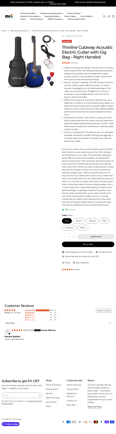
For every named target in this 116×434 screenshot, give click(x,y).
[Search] (104, 16)
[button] (67, 269)
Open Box (71, 405)
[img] (17, 330)
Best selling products (19, 31)
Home (4, 31)
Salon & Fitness (52, 398)
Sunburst (69, 228)
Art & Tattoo (51, 402)
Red (104, 221)
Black (82, 228)
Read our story (95, 407)
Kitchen (49, 393)
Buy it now (88, 244)
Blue (67, 221)
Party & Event (52, 389)
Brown (79, 221)
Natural (92, 221)
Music (48, 406)
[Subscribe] (39, 395)
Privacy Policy (7, 404)
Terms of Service (34, 401)
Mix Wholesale (15, 419)
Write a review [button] (103, 311)
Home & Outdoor (53, 385)
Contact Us (72, 401)
